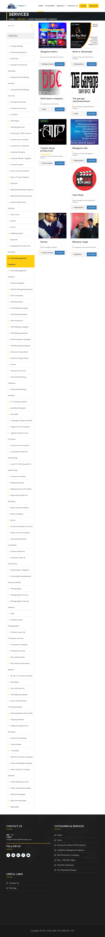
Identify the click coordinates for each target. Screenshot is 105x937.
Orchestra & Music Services (21, 526)
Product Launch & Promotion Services (16, 635)
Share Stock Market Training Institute (17, 704)
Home (40, 6)
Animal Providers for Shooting (17, 68)
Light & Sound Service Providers (18, 436)
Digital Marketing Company (21, 189)
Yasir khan (77, 195)
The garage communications (81, 100)
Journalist (14, 414)
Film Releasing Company (20, 345)
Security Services (17, 688)
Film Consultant (16, 295)
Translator (14, 750)
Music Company (16, 514)
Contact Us (73, 6)
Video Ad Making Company (21, 763)
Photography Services (19, 595)
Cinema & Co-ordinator (19, 146)
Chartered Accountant (19, 139)
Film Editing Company (19, 308)
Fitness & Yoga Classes (19, 358)
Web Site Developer (18, 800)
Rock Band (14, 682)
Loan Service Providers (19, 445)
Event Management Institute (17, 273)
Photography (15, 588)
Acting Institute (16, 46)
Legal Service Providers (20, 427)
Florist (13, 364)
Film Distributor (16, 302)
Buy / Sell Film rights (65, 860)
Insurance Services (18, 370)
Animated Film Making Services (18, 92)
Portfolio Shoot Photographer (15, 623)
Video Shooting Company (20, 788)
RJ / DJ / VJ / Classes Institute (21, 676)
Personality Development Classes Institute (19, 579)
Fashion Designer (17, 283)
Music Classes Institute (19, 507)
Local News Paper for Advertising (18, 454)
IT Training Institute (18, 402)
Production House (17, 651)
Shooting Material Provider (21, 713)
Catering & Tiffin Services (20, 133)
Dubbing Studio (16, 233)
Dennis (44, 241)
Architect (14, 114)
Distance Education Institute (17, 205)
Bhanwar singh (80, 241)
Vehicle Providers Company (21, 757)
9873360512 (46, 154)
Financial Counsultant (19, 352)
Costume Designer (17, 152)
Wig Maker (14, 807)
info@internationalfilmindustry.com (19, 839)
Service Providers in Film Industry (71, 845)
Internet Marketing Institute (17, 392)
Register (93, 6)
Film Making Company (19, 327)
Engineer (14, 239)
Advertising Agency (18, 52)
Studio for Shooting (18, 738)
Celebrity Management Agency (70, 850)
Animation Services (18, 108)
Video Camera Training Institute (19, 772)
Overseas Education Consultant (17, 542)
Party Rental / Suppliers (20, 570)
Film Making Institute (19, 333)
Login (83, 6)
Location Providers (18, 476)
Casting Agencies (17, 127)
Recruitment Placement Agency (19, 666)
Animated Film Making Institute (18, 80)
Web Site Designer (17, 794)
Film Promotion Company (20, 339)
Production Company (19, 644)
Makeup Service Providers (21, 489)
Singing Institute (17, 719)
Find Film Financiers (65, 865)
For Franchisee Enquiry (66, 870)
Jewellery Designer (18, 408)
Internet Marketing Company (17, 380)
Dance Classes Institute (19, 171)
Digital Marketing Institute (21, 196)
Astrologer (14, 121)
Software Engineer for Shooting (18, 729)
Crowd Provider (16, 164)
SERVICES (60, 6)
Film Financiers (16, 320)
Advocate (14, 58)
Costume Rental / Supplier (21, 158)
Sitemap (12, 888)
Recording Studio (17, 657)
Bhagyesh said (80, 148)
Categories (50, 6)
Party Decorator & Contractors (16, 560)
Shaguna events (48, 51)
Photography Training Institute (18, 604)
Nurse (12, 520)
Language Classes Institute (21, 420)
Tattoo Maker (16, 744)
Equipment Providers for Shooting (19, 249)
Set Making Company (19, 694)
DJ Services (14, 214)
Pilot (12, 613)
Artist (59, 835)
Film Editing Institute (18, 314)
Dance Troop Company (19, 177)
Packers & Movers (17, 551)
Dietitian (14, 183)
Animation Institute (18, 102)
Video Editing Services (19, 782)
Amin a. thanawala (82, 51)
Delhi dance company (51, 98)
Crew (59, 840)
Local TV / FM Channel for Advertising (19, 467)
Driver (13, 227)
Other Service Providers (20, 532)
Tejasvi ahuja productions (47, 149)
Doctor (13, 221)
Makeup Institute (17, 483)
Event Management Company (42, 19)
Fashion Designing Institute (21, 289)
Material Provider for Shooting (18, 498)
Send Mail (59, 64)
